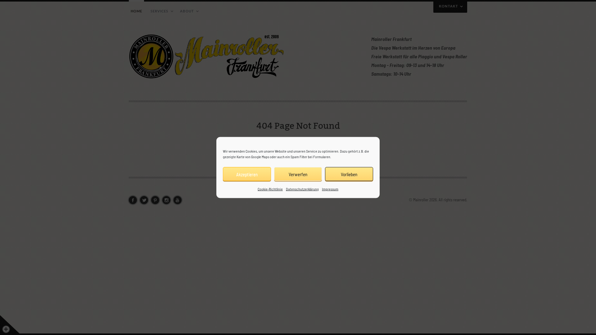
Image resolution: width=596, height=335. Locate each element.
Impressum (330, 189)
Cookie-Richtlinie (270, 189)
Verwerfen (298, 174)
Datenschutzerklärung (302, 189)
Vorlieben (349, 174)
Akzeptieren (247, 174)
